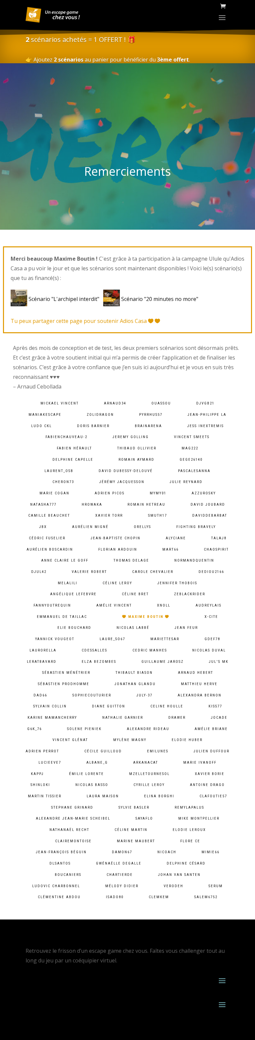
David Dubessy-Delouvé (126, 471)
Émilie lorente (86, 774)
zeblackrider (189, 594)
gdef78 (212, 639)
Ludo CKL (41, 426)
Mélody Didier (121, 886)
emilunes (157, 751)
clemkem (159, 897)
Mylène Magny (129, 740)
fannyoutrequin (52, 605)
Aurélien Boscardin (50, 549)
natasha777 (43, 504)
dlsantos (60, 863)
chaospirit (216, 549)
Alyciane (176, 538)
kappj (37, 774)
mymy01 (158, 493)
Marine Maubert (136, 841)
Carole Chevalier (152, 572)
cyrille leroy (149, 785)
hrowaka (92, 504)
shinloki (40, 785)
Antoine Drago (207, 785)
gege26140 (191, 459)
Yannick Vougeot (54, 639)
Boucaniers (68, 875)
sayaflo (144, 818)
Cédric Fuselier (47, 538)
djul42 (38, 572)
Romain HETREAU (146, 504)
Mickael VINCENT (60, 403)
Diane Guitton (108, 706)
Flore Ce (190, 841)
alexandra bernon (199, 695)
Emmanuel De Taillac (62, 617)
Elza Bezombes (99, 661)
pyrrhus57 (150, 414)
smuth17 (157, 515)
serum (216, 886)
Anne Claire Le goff (64, 560)
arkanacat (145, 762)
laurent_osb (58, 471)
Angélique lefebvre (73, 594)
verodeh (173, 886)
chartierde (120, 875)
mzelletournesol (149, 774)
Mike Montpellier (198, 818)
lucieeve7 (50, 762)
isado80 (115, 897)
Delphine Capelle (72, 459)
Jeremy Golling (131, 437)
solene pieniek (84, 729)
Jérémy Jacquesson (121, 482)
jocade (219, 717)
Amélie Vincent (114, 605)
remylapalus (189, 807)
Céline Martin (131, 830)
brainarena (148, 426)
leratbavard (41, 661)
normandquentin (194, 560)
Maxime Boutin (146, 617)
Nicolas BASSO (91, 785)
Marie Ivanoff (199, 762)
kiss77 (215, 706)
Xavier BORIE (209, 774)
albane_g (97, 762)
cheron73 (63, 482)
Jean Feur (186, 628)
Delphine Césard (186, 863)
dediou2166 (211, 572)
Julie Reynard (186, 482)
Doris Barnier (93, 426)
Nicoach (166, 852)
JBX (43, 527)
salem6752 (205, 897)
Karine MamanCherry (52, 717)
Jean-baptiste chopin (115, 538)
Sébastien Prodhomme (63, 684)
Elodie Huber (187, 740)
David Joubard (208, 504)
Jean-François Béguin (61, 852)
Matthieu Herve (199, 684)
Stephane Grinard (72, 807)
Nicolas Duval (209, 650)
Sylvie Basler (134, 807)
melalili (67, 583)
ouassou (161, 403)
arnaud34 (115, 403)
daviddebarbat (209, 515)
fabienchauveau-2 (66, 437)
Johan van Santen (179, 875)
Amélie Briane (211, 729)
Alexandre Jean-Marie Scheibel (73, 818)
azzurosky (204, 493)
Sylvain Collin (50, 706)
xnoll (163, 605)
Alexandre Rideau (148, 729)
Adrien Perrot (42, 751)
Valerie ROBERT (89, 572)
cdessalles (94, 650)
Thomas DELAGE (131, 560)
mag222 (190, 448)
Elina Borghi (159, 796)
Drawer (177, 717)
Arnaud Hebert (195, 672)
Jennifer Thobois (177, 583)
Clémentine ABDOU (59, 897)
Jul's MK (218, 661)
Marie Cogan (54, 493)
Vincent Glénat (70, 740)
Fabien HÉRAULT (74, 448)
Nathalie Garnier (122, 717)
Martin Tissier (44, 796)
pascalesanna (194, 471)
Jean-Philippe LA (207, 414)
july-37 (144, 695)
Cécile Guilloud (103, 751)
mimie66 (210, 852)
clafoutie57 (213, 796)
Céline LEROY (117, 583)
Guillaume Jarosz (162, 661)
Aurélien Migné (90, 527)
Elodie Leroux (189, 830)
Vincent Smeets (192, 437)
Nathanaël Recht (69, 830)
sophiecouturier (91, 695)
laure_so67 (112, 639)
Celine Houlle (166, 706)
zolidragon (100, 414)
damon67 (122, 852)
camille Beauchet (49, 515)
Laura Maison (103, 796)
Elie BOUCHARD (74, 628)
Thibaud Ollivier (136, 448)
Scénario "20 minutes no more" (159, 299)
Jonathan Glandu (135, 684)
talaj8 (218, 538)
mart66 (170, 549)
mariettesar (164, 639)
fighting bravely (196, 527)
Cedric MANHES (149, 650)
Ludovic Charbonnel (56, 886)
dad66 (40, 695)
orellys (142, 527)
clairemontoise (73, 841)
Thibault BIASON (134, 672)
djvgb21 (205, 403)
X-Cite (211, 617)
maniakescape (45, 414)
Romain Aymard (136, 459)
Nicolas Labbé (133, 628)
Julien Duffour (211, 751)
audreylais (208, 605)
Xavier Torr (109, 515)
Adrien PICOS (110, 493)
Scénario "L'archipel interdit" (64, 299)
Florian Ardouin (117, 549)
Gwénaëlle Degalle (118, 863)
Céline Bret (135, 594)
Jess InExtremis (205, 426)
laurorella (43, 650)
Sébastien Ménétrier (66, 672)
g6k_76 (34, 729)
